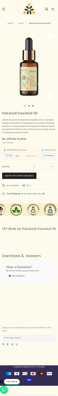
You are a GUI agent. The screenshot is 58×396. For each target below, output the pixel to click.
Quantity (6, 166)
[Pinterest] (3, 344)
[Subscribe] (53, 338)
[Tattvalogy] (29, 9)
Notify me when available (19, 175)
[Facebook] (7, 344)
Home (10, 23)
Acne (21, 23)
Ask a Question (18, 276)
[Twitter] (16, 344)
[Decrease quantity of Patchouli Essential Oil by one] (16, 166)
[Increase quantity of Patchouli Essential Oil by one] (52, 166)
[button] (52, 9)
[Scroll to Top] (53, 381)
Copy (17, 156)
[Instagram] (12, 344)
